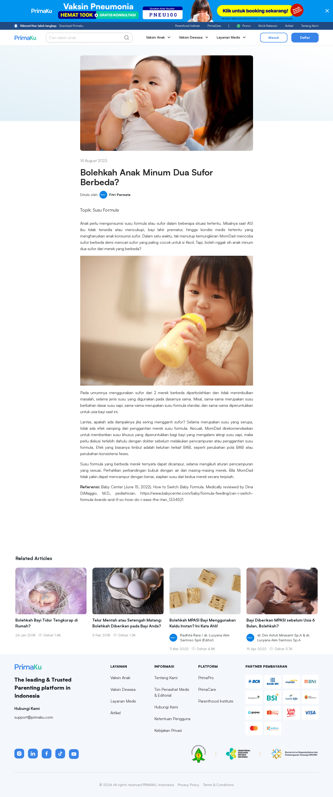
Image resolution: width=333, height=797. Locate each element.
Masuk (273, 37)
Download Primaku (51, 26)
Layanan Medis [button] (228, 37)
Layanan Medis (123, 701)
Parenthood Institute (187, 26)
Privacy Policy (188, 785)
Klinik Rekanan (267, 26)
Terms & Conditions (218, 785)
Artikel (289, 26)
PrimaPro (206, 677)
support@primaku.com (33, 717)
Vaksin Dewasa (123, 689)
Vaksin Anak (120, 677)
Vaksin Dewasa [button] (191, 37)
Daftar (305, 37)
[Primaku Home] (25, 37)
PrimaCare (214, 26)
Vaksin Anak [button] (155, 37)
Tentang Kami (310, 26)
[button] (19, 753)
